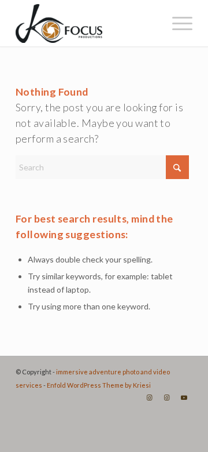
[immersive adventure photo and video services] (86, 23)
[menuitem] (176, 23)
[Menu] (176, 23)
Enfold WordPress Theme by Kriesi (99, 385)
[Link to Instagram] (149, 397)
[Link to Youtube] (183, 397)
